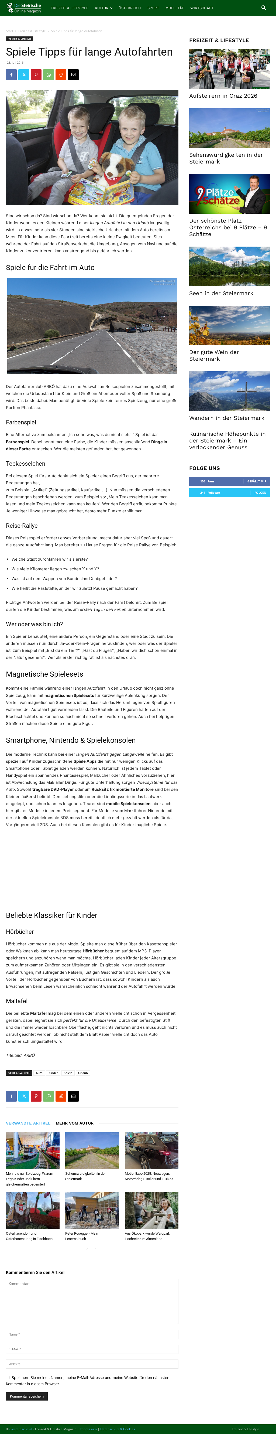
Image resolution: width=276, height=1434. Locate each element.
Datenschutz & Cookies (117, 1429)
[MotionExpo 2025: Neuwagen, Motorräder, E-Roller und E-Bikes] (151, 1150)
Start (9, 31)
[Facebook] (11, 74)
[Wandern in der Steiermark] (229, 391)
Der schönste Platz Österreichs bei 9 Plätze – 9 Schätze (228, 227)
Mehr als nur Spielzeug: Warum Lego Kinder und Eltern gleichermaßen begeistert (29, 1178)
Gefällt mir (256, 481)
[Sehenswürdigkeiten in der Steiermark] (92, 1150)
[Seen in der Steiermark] (229, 266)
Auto (39, 1073)
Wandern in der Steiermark (226, 417)
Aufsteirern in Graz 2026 (223, 95)
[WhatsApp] (48, 74)
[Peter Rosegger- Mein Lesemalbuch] (92, 1210)
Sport (153, 8)
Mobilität (174, 8)
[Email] (73, 74)
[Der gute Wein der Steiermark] (229, 325)
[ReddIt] (61, 74)
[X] (23, 74)
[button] (263, 8)
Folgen (260, 493)
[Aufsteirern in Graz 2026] (229, 69)
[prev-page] (87, 1249)
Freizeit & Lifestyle (69, 8)
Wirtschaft (201, 8)
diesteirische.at (20, 1429)
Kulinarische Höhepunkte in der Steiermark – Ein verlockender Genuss (227, 440)
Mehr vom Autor (75, 1123)
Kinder (53, 1073)
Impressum (88, 1429)
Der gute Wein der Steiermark (214, 355)
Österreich (130, 8)
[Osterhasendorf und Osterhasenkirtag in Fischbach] (33, 1210)
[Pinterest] (36, 74)
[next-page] (95, 1249)
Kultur (101, 8)
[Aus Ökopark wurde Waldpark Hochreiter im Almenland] (151, 1210)
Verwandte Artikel (28, 1123)
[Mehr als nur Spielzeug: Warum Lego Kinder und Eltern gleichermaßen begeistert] (33, 1150)
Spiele (68, 1073)
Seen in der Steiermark (221, 293)
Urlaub (83, 1073)
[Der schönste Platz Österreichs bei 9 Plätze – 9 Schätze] (229, 194)
